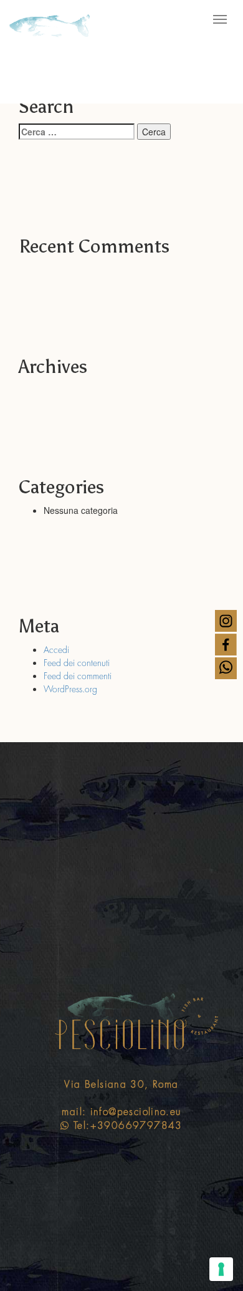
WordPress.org (70, 689)
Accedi (56, 650)
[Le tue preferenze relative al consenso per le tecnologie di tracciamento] (221, 1269)
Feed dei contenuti (77, 663)
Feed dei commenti (78, 676)
